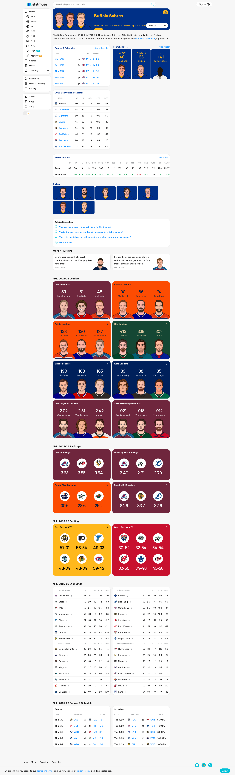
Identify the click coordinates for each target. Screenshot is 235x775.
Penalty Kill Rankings (124, 485)
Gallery (32, 88)
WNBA (34, 21)
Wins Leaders (121, 363)
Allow (225, 770)
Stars (61, 601)
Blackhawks (64, 638)
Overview (98, 25)
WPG (76, 744)
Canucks (63, 691)
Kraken (62, 679)
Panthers (63, 140)
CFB (33, 31)
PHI (94, 725)
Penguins (122, 654)
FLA (95, 719)
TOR (152, 725)
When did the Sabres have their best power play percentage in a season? (95, 237)
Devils (121, 685)
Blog (31, 101)
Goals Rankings (63, 452)
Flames (62, 685)
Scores (32, 60)
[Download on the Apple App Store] (197, 765)
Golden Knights (66, 648)
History (143, 25)
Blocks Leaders (63, 363)
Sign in (202, 4)
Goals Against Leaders (66, 403)
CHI (133, 744)
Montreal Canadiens (145, 38)
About (32, 96)
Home (26, 762)
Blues (61, 620)
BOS (76, 719)
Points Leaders (62, 324)
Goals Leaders (62, 284)
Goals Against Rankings (126, 452)
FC (32, 26)
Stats (108, 25)
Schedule (117, 25)
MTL (88, 58)
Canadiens (64, 109)
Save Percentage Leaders (127, 403)
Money (34, 55)
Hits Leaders (120, 324)
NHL (33, 41)
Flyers (121, 661)
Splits (135, 25)
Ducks (62, 661)
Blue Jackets (124, 673)
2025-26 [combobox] (152, 25)
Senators (63, 127)
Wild (61, 607)
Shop (31, 106)
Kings (61, 667)
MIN (95, 738)
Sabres (121, 595)
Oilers (62, 654)
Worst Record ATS (123, 527)
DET (76, 725)
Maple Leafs (65, 146)
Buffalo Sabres (108, 16)
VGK (152, 744)
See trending (65, 242)
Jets (61, 632)
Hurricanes (123, 648)
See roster (164, 46)
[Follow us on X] (210, 765)
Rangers (122, 691)
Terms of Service (45, 770)
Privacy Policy (83, 770)
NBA (33, 36)
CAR (152, 719)
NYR (134, 731)
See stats (163, 157)
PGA (33, 50)
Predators (64, 626)
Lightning (63, 115)
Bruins (62, 121)
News (32, 65)
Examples (34, 78)
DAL (95, 744)
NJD (95, 731)
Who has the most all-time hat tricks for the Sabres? (85, 226)
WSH (76, 731)
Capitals (122, 667)
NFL (33, 45)
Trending (44, 762)
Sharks (62, 673)
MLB (33, 16)
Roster (126, 25)
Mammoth (64, 613)
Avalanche (64, 595)
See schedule (101, 48)
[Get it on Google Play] (204, 765)
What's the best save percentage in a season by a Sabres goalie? (91, 231)
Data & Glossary (37, 83)
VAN (76, 738)
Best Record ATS (63, 527)
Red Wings (64, 134)
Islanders (122, 679)
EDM (152, 738)
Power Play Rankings (65, 485)
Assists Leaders (122, 284)
